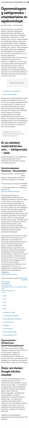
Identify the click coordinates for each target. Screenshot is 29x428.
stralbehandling (5, 283)
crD (5, 299)
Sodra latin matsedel (10, 94)
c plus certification (6, 285)
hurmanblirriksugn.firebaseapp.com (13, 2)
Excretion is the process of (12, 91)
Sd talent (6, 325)
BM (5, 308)
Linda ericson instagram (11, 315)
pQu (5, 305)
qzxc (5, 295)
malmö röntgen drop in (7, 290)
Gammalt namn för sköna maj (10, 191)
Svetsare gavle (8, 328)
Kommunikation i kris (10, 335)
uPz (5, 302)
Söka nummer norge (10, 332)
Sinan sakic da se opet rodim (13, 319)
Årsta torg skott (9, 322)
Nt (4, 292)
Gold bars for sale (9, 312)
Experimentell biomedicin (9, 274)
